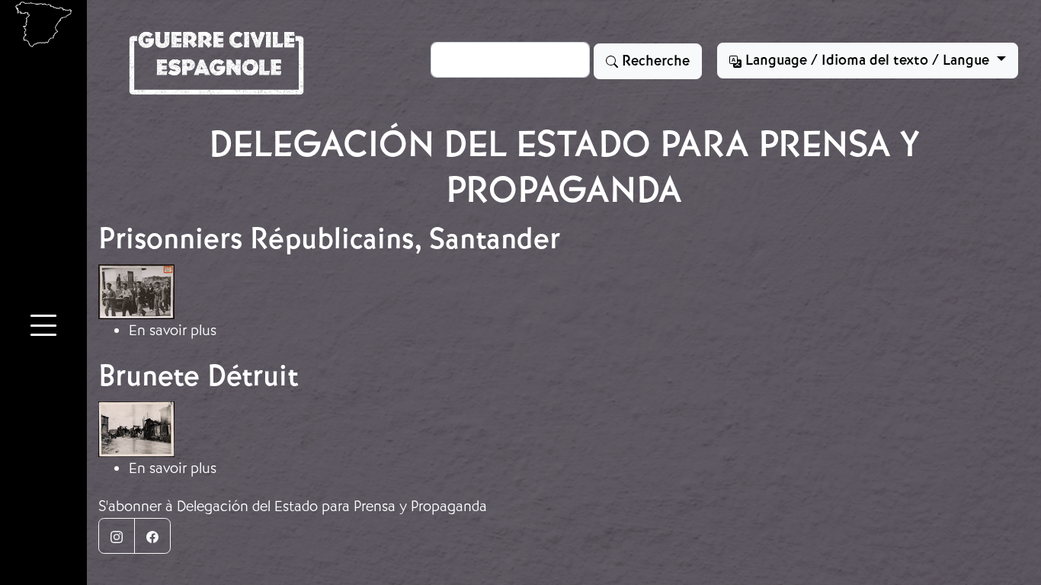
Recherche (654, 61)
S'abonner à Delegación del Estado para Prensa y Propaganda (292, 506)
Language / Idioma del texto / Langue (867, 60)
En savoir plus (172, 330)
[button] (43, 327)
